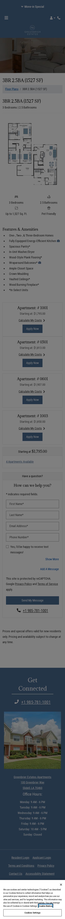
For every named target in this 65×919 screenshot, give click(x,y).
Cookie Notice (45, 906)
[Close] (61, 884)
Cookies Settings (32, 912)
